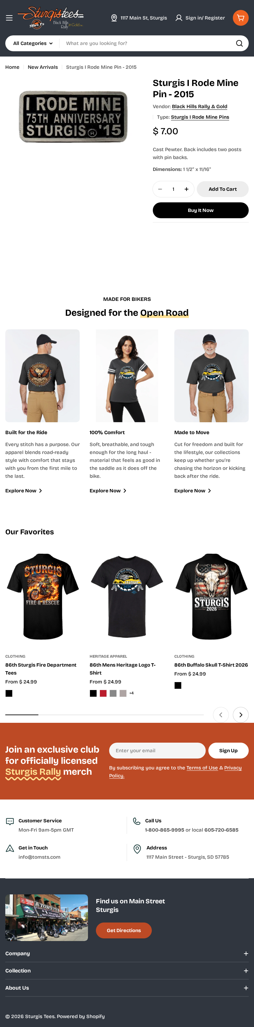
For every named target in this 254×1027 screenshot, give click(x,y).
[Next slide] (241, 715)
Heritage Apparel (108, 656)
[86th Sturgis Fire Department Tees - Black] (9, 693)
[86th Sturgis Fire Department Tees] (42, 596)
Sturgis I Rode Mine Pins (200, 117)
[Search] (239, 43)
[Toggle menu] (9, 18)
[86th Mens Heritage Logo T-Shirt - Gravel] (123, 693)
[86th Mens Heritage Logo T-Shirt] (127, 596)
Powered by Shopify (81, 1016)
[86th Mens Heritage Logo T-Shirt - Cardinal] (103, 693)
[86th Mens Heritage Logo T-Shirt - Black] (93, 693)
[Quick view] (70, 562)
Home (12, 67)
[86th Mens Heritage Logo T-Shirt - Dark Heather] (113, 693)
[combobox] (127, 43)
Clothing (15, 656)
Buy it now (201, 210)
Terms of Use (202, 768)
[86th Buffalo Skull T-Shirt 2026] (211, 596)
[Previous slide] (221, 715)
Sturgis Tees (40, 1016)
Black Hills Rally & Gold (199, 106)
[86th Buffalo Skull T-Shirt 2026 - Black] (178, 685)
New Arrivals (43, 67)
